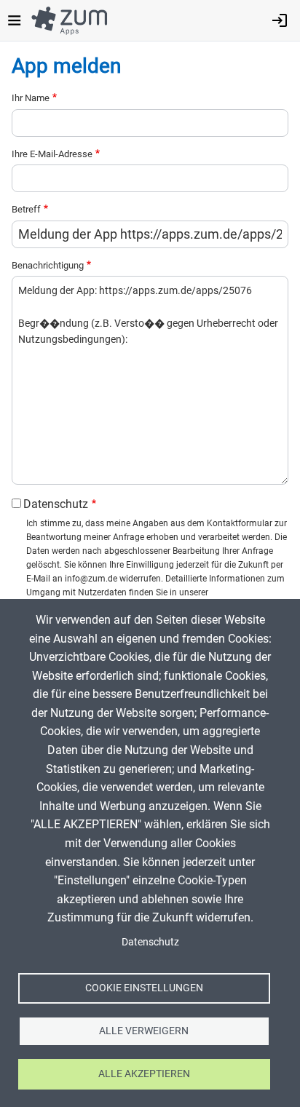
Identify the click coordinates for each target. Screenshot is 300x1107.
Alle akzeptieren (144, 1073)
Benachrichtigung (48, 265)
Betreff (26, 209)
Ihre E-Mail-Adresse (52, 153)
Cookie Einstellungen (144, 987)
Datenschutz (55, 504)
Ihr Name (31, 97)
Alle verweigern (144, 1030)
